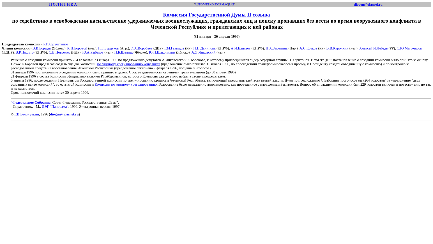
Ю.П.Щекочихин (162, 52)
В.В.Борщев (41, 48)
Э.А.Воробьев (141, 48)
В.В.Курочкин (337, 48)
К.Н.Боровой (77, 48)
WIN (206, 4)
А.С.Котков (308, 48)
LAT (231, 4)
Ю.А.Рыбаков (93, 52)
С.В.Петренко (59, 52)
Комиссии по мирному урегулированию (126, 84)
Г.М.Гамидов (174, 48)
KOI (212, 4)
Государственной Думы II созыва (229, 15)
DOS (218, 4)
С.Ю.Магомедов (409, 48)
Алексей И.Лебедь (373, 48)
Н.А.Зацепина (277, 48)
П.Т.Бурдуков (108, 48)
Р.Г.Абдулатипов (56, 44)
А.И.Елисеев (241, 48)
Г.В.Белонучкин (26, 114)
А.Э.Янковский (203, 52)
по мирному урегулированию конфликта (128, 64)
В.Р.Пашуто (25, 52)
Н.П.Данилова (204, 48)
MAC (224, 4)
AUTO (199, 4)
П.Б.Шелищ (123, 52)
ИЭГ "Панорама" (55, 106)
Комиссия (175, 15)
